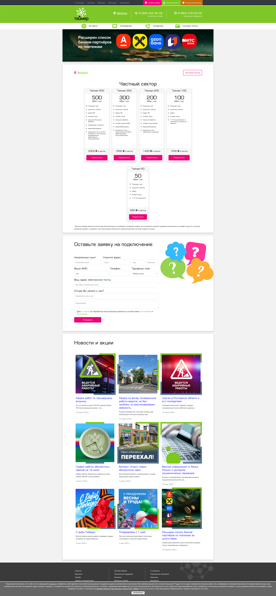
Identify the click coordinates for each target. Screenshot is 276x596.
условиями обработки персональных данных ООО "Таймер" (116, 589)
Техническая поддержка (123, 574)
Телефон (115, 269)
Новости (78, 571)
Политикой (82, 314)
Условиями (146, 311)
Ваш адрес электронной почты (92, 280)
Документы (154, 580)
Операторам (124, 3)
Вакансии (78, 574)
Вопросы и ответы (121, 580)
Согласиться (138, 593)
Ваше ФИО (80, 269)
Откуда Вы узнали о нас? (89, 291)
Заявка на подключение (84, 580)
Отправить (88, 319)
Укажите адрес (112, 257)
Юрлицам (101, 3)
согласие (85, 311)
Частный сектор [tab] (192, 72)
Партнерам (112, 3)
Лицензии (154, 577)
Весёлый (82, 73)
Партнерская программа (159, 574)
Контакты (91, 3)
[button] (74, 45)
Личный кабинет (120, 571)
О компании (79, 3)
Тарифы (78, 577)
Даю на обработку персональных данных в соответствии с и (115, 312)
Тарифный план (141, 269)
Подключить (97, 158)
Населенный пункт (85, 257)
